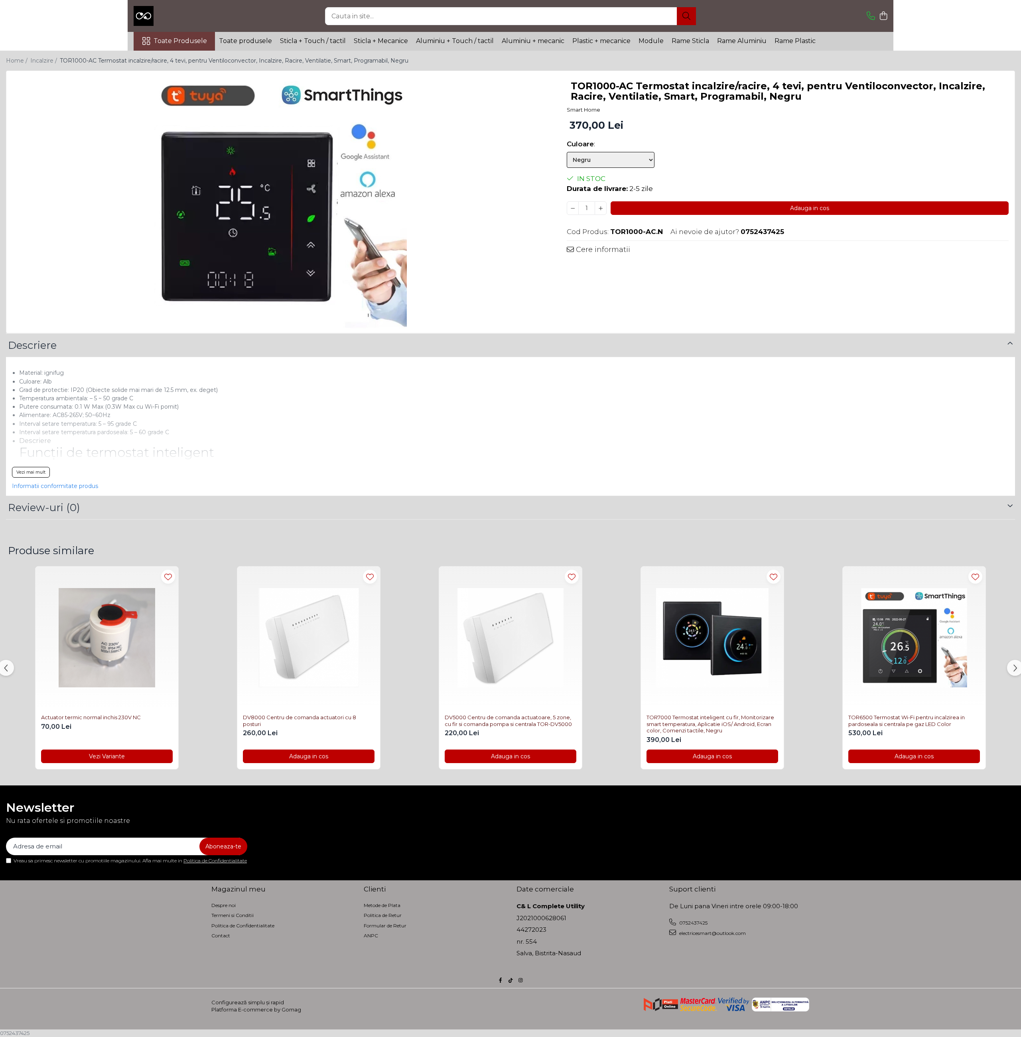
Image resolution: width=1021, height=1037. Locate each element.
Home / (17, 60)
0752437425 (693, 923)
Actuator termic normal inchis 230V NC (91, 717)
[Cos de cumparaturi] (883, 16)
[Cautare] (686, 16)
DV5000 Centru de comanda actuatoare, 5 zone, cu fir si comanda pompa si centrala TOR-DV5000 (508, 720)
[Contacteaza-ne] (871, 16)
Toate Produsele (180, 41)
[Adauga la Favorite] (168, 577)
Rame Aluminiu (742, 41)
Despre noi (223, 905)
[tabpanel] (279, 203)
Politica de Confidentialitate (215, 861)
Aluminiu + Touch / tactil (455, 41)
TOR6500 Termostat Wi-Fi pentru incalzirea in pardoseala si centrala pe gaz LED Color (906, 720)
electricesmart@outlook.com (712, 933)
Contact (220, 936)
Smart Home (583, 109)
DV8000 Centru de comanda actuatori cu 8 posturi (299, 720)
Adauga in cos (809, 208)
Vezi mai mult (30, 472)
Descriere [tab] (32, 345)
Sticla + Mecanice (381, 41)
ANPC (371, 936)
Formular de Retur (385, 926)
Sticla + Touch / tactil (313, 41)
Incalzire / (44, 60)
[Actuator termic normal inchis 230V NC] (106, 638)
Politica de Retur (383, 915)
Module (651, 41)
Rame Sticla (690, 41)
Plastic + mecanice (601, 41)
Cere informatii (602, 249)
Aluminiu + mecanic (533, 41)
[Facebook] (500, 980)
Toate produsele (245, 41)
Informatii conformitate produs (55, 486)
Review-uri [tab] (44, 507)
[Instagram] (520, 980)
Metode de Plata (382, 905)
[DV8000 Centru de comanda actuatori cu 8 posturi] (308, 638)
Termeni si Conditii (232, 915)
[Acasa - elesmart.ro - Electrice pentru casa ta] (173, 16)
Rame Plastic (795, 41)
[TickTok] (510, 980)
